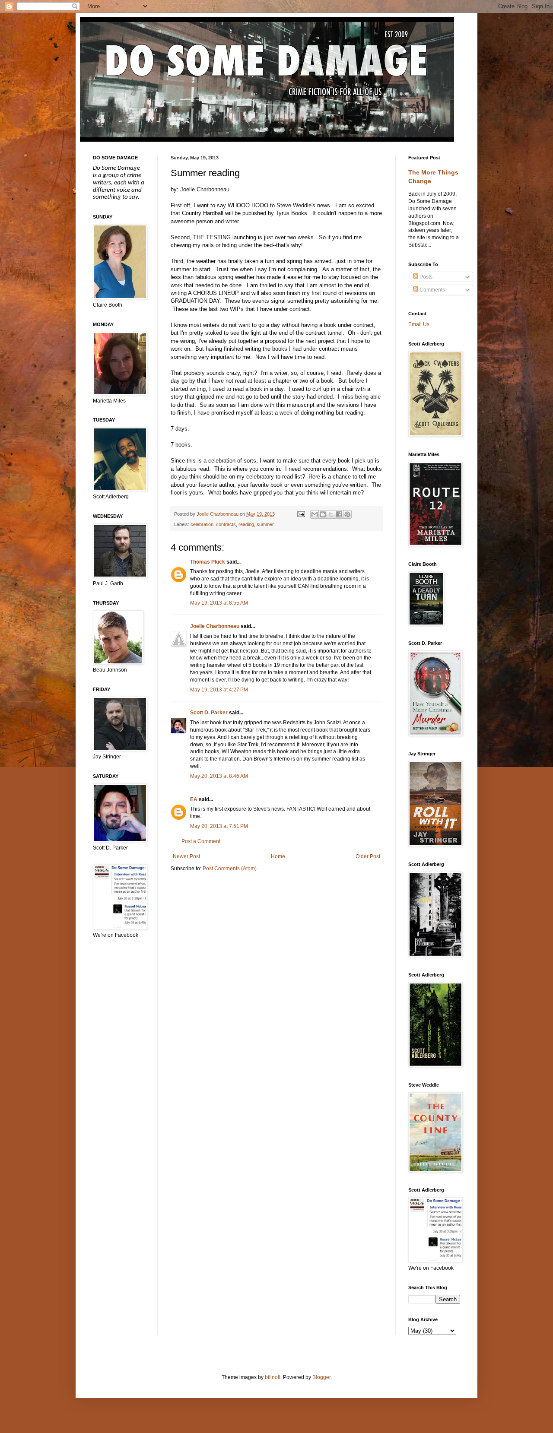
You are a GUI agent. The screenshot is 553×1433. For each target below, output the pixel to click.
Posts (425, 277)
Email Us (418, 324)
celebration (202, 524)
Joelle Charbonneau (214, 626)
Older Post (368, 856)
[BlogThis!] (322, 514)
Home (278, 856)
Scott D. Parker (209, 713)
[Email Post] (300, 514)
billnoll (272, 1377)
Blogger (321, 1377)
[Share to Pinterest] (347, 514)
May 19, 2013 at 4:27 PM (219, 690)
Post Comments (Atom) (230, 869)
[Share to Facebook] (339, 514)
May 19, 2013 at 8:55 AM (219, 603)
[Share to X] (331, 514)
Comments (431, 290)
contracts (226, 524)
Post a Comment (200, 841)
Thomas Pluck (207, 562)
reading (246, 524)
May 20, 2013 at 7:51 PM (219, 826)
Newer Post (186, 856)
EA (193, 799)
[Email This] (314, 514)
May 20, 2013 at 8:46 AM (219, 776)
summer (265, 524)
